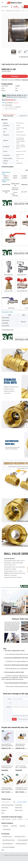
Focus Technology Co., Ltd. (18, 855)
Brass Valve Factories (20, 836)
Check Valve (14, 826)
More (2, 850)
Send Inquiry (14, 76)
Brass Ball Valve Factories (9, 840)
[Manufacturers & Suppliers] (14, 2)
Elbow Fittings (4, 807)
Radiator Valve (18, 807)
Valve (23, 10)
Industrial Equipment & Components (13, 10)
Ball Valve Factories (7, 836)
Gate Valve (22, 826)
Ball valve (3, 810)
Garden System (18, 805)
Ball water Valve (18, 810)
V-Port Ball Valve (6, 829)
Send (14, 719)
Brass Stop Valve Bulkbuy (8, 847)
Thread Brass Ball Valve (21, 843)
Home (2, 10)
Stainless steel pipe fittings (7, 805)
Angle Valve (5, 826)
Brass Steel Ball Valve (8, 843)
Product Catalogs (22, 802)
